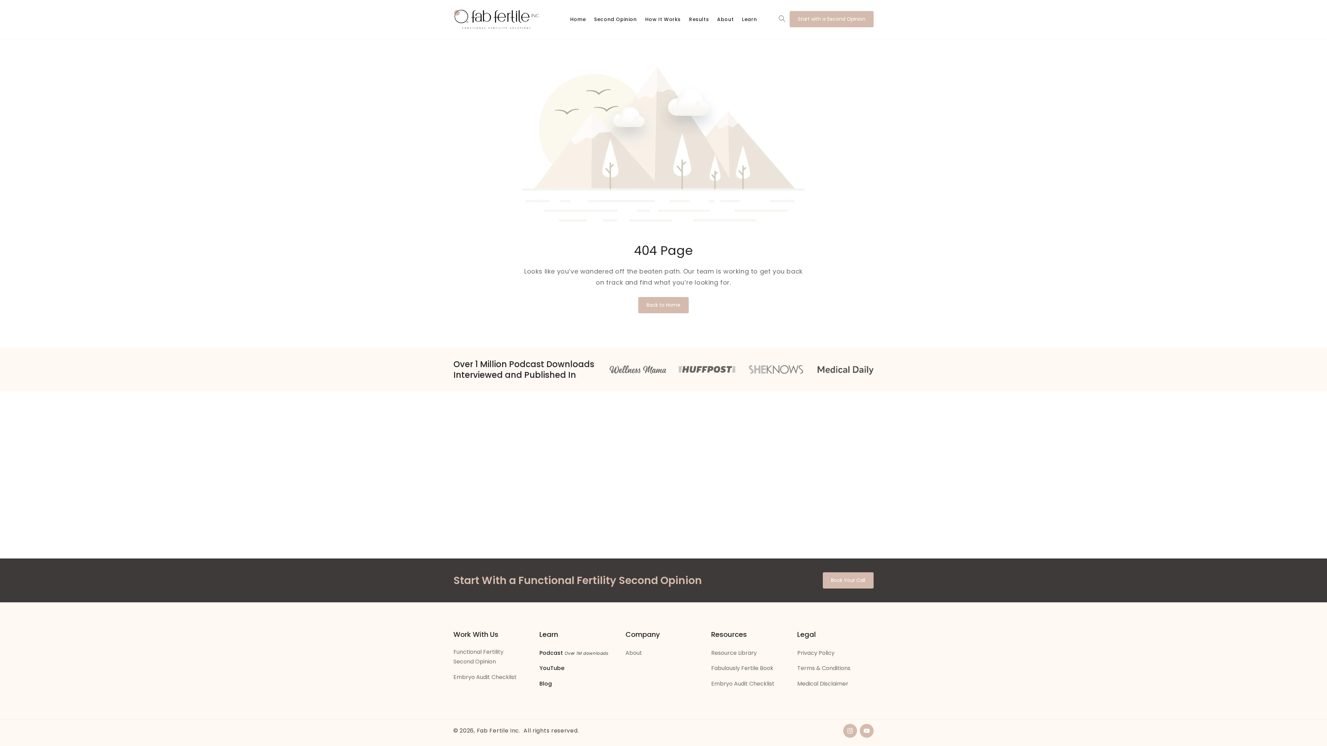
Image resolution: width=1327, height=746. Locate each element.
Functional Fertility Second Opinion (478, 657)
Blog (545, 684)
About (633, 653)
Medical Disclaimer (822, 684)
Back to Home (663, 305)
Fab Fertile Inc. (498, 731)
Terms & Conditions (823, 668)
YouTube (551, 668)
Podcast (551, 653)
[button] (782, 18)
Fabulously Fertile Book (742, 668)
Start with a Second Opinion (831, 19)
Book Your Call (848, 580)
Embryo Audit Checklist (485, 677)
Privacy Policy (816, 653)
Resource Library (734, 653)
